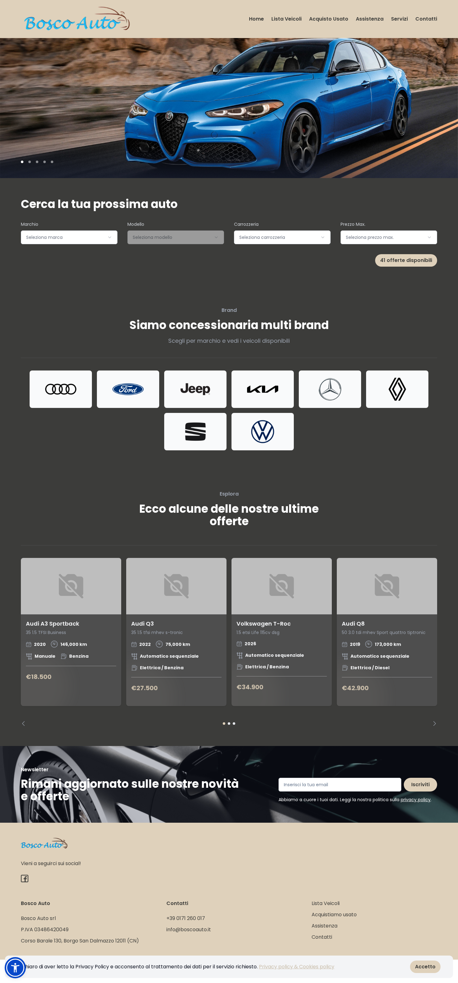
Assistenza (370, 18)
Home (256, 18)
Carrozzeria (246, 224)
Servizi (399, 18)
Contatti (426, 18)
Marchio (29, 224)
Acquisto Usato (328, 18)
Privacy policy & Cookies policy (296, 966)
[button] (15, 968)
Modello (135, 224)
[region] (229, 642)
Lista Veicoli (286, 18)
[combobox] (69, 237)
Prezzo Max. (353, 224)
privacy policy (416, 800)
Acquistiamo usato (334, 914)
